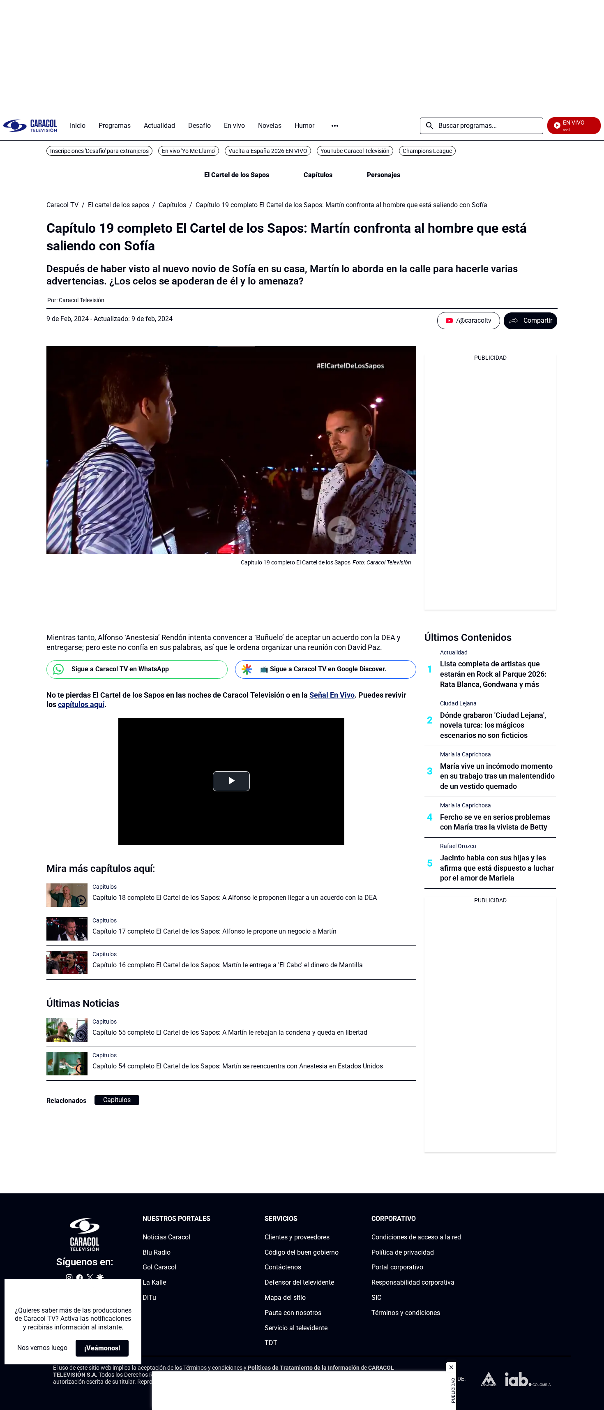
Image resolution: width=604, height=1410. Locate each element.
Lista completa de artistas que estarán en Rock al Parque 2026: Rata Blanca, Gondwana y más (493, 674)
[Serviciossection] (336, 1219)
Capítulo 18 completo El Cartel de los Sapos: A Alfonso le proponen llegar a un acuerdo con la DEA (234, 897)
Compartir (537, 320)
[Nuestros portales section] (212, 1219)
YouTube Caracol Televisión (355, 151)
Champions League (427, 151)
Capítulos (318, 175)
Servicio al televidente (296, 1328)
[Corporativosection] (458, 1219)
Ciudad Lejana (458, 703)
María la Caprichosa (465, 754)
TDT (271, 1343)
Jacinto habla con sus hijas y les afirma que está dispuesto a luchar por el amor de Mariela (497, 868)
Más (334, 125)
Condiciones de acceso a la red (416, 1237)
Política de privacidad (402, 1252)
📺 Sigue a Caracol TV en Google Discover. (323, 669)
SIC (376, 1297)
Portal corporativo (397, 1267)
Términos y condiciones (405, 1313)
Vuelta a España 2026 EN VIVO (267, 151)
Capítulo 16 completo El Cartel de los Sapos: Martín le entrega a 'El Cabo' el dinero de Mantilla (227, 965)
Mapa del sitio (285, 1297)
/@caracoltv (473, 320)
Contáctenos (283, 1267)
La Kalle (154, 1282)
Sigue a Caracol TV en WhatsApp (120, 669)
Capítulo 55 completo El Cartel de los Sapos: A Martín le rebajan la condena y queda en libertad (229, 1032)
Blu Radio (157, 1252)
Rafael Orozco (458, 846)
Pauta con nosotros (293, 1313)
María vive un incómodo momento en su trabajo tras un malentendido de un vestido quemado (497, 776)
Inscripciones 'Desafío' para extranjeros (99, 151)
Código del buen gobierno (302, 1252)
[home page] (30, 125)
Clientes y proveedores (297, 1237)
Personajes (383, 175)
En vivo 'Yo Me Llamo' (188, 151)
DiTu (149, 1297)
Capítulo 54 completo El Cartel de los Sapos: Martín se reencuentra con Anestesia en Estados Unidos (237, 1066)
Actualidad (454, 652)
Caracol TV (62, 205)
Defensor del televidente (299, 1282)
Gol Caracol (159, 1267)
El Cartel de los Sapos (236, 175)
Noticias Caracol (166, 1237)
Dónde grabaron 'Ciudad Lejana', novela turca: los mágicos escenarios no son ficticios (493, 725)
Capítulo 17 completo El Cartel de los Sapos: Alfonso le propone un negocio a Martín (214, 931)
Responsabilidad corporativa (412, 1282)
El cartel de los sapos (118, 205)
